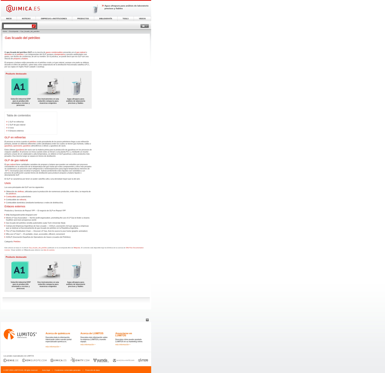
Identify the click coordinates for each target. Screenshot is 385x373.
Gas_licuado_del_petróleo (38, 248)
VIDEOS (142, 19)
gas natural (81, 52)
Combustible (11, 197)
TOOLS (126, 19)
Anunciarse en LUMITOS (123, 334)
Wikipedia (77, 248)
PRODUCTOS (83, 19)
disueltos (8, 54)
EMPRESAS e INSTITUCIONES (54, 19)
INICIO (9, 19)
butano (25, 59)
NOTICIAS (26, 19)
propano (16, 59)
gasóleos (27, 146)
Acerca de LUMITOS (91, 333)
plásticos (12, 194)
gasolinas (8, 146)
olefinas (20, 191)
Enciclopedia (13, 31)
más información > (53, 347)
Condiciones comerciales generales (68, 370)
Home (5, 31)
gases (48, 52)
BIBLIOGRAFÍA (105, 19)
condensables (57, 52)
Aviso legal (46, 370)
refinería (22, 200)
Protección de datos (92, 370)
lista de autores (49, 250)
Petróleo (17, 242)
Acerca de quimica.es (58, 333)
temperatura (60, 54)
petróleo (20, 54)
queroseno (17, 146)
